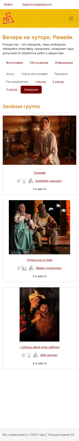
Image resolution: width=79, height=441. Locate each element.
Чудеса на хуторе (39, 260)
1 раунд (40, 81)
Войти (8, 4)
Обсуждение (39, 62)
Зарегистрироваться (37, 4)
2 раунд (58, 81)
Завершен (31, 89)
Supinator (48, 180)
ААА (49, 355)
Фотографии (14, 62)
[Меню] (71, 18)
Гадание (40, 172)
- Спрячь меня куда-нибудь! (39, 347)
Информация (64, 62)
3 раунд (11, 89)
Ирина (49, 268)
